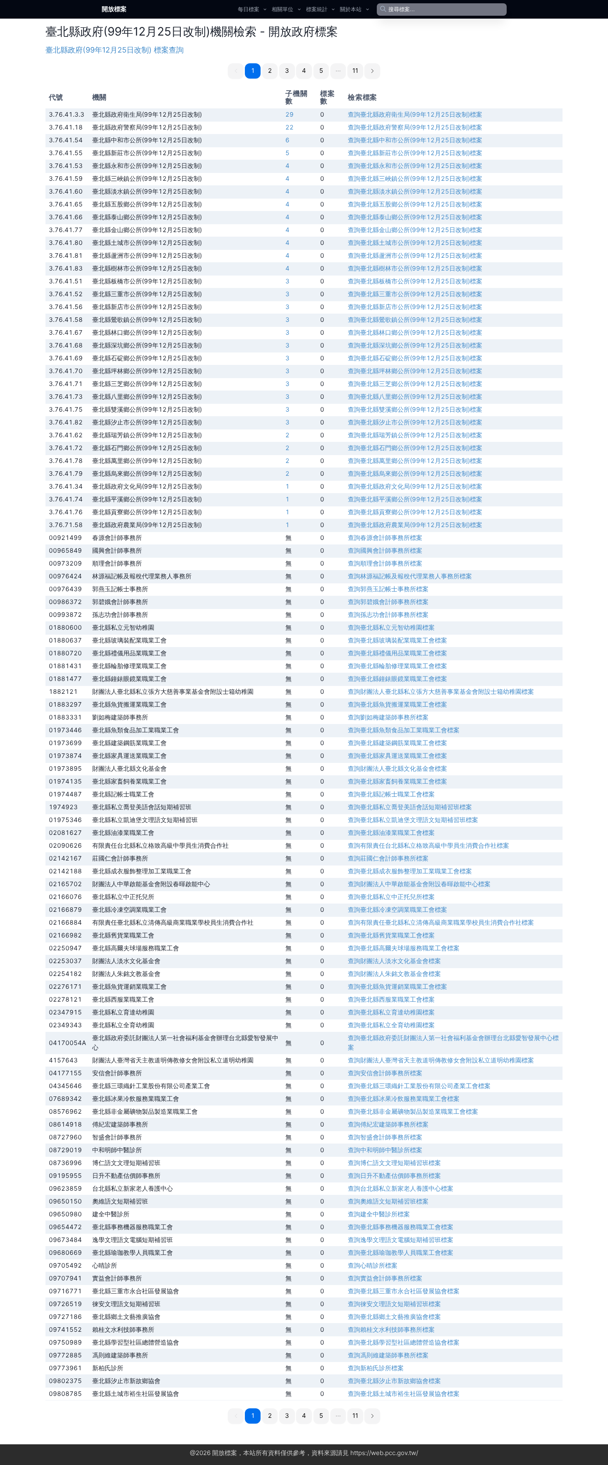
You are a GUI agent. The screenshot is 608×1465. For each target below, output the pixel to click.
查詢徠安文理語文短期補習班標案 (394, 1304)
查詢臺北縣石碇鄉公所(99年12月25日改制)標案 (415, 358)
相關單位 (282, 9)
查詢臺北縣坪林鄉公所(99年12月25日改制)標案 (415, 371)
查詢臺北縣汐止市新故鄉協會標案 (394, 1381)
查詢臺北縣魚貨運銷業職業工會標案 (397, 986)
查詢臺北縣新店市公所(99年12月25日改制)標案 (415, 307)
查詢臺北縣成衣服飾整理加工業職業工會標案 (410, 871)
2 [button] (270, 70)
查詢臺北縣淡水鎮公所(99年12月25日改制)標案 (415, 191)
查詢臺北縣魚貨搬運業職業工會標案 (397, 704)
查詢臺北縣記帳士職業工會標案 (391, 794)
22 (289, 127)
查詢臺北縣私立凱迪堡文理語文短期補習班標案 (413, 820)
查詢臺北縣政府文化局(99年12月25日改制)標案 (415, 486)
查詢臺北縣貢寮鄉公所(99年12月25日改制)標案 (415, 512)
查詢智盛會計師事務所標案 (385, 1137)
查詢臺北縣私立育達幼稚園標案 (391, 1012)
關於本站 (350, 9)
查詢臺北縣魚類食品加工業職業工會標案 (404, 730)
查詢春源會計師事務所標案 (385, 538)
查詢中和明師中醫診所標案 (385, 1150)
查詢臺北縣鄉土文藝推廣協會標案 (394, 1317)
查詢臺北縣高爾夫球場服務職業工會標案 (404, 948)
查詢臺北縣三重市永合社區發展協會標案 (404, 1291)
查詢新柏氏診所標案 (376, 1368)
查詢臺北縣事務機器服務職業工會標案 (400, 1227)
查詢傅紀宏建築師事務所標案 (388, 1124)
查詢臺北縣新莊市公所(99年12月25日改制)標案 (415, 153)
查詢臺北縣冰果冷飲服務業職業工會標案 (404, 1099)
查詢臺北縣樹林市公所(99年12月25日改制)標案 (415, 268)
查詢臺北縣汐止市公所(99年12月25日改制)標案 (415, 422)
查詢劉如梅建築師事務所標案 (388, 717)
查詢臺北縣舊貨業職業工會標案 (391, 935)
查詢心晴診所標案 (372, 1265)
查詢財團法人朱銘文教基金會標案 (394, 974)
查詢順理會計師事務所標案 (385, 563)
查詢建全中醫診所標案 (379, 1214)
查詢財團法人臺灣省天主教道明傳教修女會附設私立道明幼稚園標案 (441, 1060)
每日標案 (248, 9)
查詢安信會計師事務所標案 (385, 1073)
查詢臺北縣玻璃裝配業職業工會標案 (397, 640)
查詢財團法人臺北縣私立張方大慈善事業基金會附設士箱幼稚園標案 (441, 691)
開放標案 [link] (114, 9)
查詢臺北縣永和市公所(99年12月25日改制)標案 (415, 166)
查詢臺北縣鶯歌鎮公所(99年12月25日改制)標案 (415, 320)
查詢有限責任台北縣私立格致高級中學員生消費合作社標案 (428, 845)
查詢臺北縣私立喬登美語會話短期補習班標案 (410, 807)
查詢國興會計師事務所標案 (385, 550)
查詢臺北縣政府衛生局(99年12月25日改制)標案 (415, 114)
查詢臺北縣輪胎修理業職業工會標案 (397, 666)
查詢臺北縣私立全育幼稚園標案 (391, 1025)
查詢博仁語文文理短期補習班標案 (394, 1163)
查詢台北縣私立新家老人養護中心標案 (400, 1188)
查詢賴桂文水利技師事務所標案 (391, 1329)
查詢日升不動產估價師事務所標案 (394, 1176)
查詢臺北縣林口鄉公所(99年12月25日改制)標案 (415, 332)
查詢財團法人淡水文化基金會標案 (394, 961)
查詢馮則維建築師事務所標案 (388, 1355)
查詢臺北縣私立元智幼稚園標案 (391, 627)
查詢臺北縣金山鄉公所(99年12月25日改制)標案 (415, 230)
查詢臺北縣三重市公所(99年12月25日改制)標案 (415, 294)
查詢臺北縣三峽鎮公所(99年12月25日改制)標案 (415, 178)
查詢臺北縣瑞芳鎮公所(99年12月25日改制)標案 (415, 435)
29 (289, 114)
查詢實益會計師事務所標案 (385, 1278)
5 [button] (321, 70)
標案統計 (317, 9)
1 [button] (252, 70)
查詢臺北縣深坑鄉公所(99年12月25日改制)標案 (415, 345)
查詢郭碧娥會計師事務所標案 (388, 602)
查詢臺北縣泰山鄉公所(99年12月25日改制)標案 (415, 217)
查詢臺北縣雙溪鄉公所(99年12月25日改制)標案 (415, 409)
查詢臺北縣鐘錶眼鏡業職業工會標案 (397, 679)
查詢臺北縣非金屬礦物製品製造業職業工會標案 (413, 1111)
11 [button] (355, 70)
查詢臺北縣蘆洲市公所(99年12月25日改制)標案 (415, 255)
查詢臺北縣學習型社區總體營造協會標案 (404, 1342)
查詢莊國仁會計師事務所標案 (388, 858)
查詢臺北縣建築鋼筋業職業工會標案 (397, 743)
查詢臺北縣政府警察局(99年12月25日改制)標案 (415, 127)
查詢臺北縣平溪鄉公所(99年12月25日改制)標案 (415, 499)
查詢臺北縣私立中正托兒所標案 (391, 897)
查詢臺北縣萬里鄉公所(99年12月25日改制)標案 (415, 461)
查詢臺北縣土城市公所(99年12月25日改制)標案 (415, 243)
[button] (338, 71)
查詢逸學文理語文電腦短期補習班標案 (400, 1240)
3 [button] (287, 70)
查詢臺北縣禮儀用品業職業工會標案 (397, 653)
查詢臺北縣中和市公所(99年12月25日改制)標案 (415, 140)
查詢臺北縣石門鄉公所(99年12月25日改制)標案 (415, 448)
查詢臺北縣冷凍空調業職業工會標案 (397, 910)
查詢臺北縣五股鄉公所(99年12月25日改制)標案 (415, 204)
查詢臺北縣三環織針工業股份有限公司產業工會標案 (419, 1086)
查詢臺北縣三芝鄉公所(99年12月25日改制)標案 (415, 384)
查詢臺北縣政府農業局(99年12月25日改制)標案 (415, 525)
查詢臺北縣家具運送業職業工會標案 (397, 756)
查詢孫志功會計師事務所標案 (388, 615)
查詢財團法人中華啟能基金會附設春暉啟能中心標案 (419, 884)
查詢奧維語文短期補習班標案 (388, 1201)
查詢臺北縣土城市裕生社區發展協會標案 (404, 1394)
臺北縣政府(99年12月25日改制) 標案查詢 (114, 50)
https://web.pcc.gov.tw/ (384, 1453)
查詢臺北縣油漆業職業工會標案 (391, 833)
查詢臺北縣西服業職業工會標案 (391, 999)
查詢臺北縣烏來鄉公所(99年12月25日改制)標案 (415, 473)
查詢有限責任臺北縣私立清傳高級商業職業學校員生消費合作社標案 (441, 922)
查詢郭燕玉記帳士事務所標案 (388, 589)
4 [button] (304, 70)
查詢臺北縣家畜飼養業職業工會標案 (397, 781)
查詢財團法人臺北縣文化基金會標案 (397, 768)
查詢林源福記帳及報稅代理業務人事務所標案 (410, 576)
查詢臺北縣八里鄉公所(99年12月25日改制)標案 (415, 396)
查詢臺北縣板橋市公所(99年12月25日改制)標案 (415, 281)
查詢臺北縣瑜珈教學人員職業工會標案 (400, 1252)
